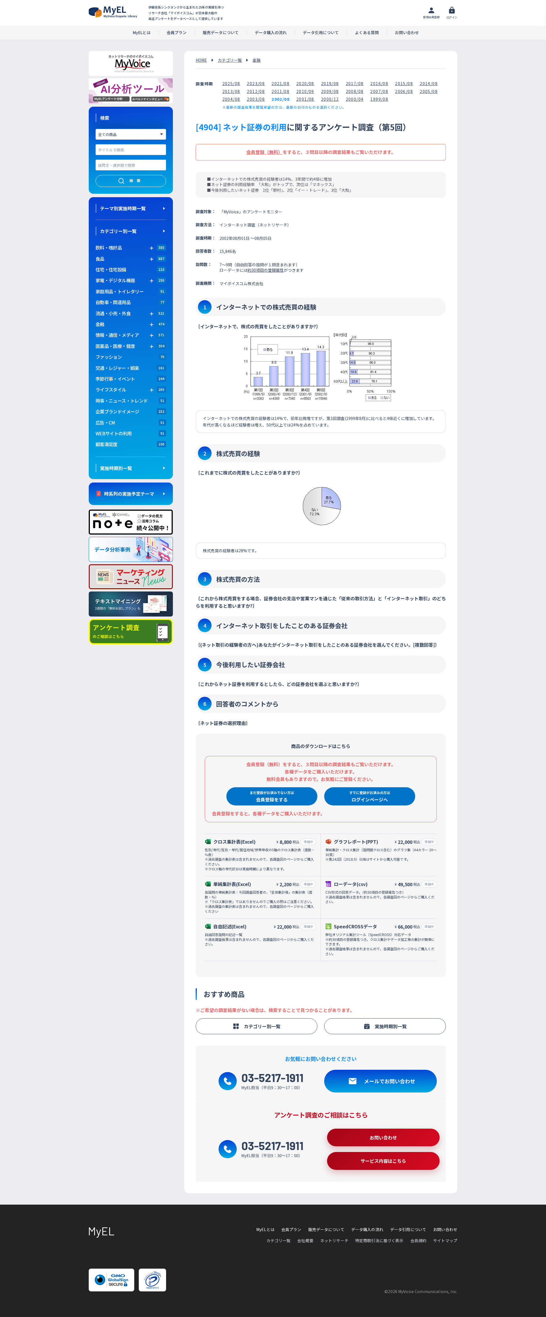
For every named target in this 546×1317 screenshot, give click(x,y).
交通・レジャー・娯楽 (117, 368)
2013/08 (231, 91)
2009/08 (330, 91)
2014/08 (429, 83)
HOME (201, 60)
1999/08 (379, 99)
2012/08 (256, 91)
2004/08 (231, 99)
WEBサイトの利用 (113, 433)
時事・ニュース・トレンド (122, 400)
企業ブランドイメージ (117, 411)
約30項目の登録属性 (265, 270)
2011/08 (280, 91)
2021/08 (280, 83)
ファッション (109, 357)
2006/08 (404, 91)
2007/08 (379, 91)
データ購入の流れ (271, 32)
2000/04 (355, 99)
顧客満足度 (106, 444)
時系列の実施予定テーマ (129, 493)
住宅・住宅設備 (111, 269)
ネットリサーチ (334, 1240)
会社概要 (305, 1240)
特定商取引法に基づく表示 (379, 1240)
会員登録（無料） (264, 152)
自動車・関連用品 (113, 302)
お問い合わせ (407, 32)
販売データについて (221, 32)
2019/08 (330, 83)
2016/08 (379, 83)
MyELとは (141, 32)
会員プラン (177, 32)
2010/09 (305, 91)
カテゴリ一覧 (230, 60)
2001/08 (305, 99)
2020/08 (305, 83)
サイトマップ (445, 1240)
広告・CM (105, 422)
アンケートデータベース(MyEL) (113, 12)
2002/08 (280, 99)
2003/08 (256, 99)
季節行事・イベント (115, 379)
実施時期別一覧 (116, 468)
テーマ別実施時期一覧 (123, 208)
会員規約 (418, 1240)
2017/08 (355, 83)
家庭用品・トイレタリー (120, 291)
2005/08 (429, 91)
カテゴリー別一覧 (118, 231)
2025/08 (231, 83)
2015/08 (404, 83)
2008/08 (355, 91)
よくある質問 (367, 32)
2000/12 (330, 99)
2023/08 (256, 83)
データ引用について (321, 32)
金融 (256, 60)
